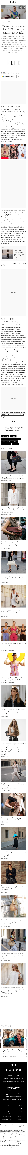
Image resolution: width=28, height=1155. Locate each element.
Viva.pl (20, 1114)
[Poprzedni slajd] (1, 1038)
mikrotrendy (6, 444)
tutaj (11, 1147)
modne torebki (6, 439)
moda (13, 436)
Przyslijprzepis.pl (19, 1111)
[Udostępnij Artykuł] (18, 76)
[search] (24, 1)
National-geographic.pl (7, 1119)
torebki (17, 439)
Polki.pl (20, 1105)
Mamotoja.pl (7, 1114)
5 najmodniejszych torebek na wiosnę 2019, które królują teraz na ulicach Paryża (13, 415)
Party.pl (7, 1105)
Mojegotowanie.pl (7, 1116)
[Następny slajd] (25, 1038)
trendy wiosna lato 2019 (9, 441)
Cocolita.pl (7, 1111)
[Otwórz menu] (2, 2)
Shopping (5, 436)
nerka (15, 444)
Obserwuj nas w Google (9, 76)
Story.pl (20, 1119)
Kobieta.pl (20, 1108)
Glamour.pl (6, 1108)
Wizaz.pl (20, 1116)
